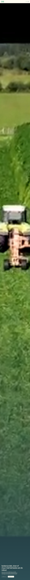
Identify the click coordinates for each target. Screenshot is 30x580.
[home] (2, 1)
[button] (28, 2)
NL (26, 1)
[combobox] (26, 1)
